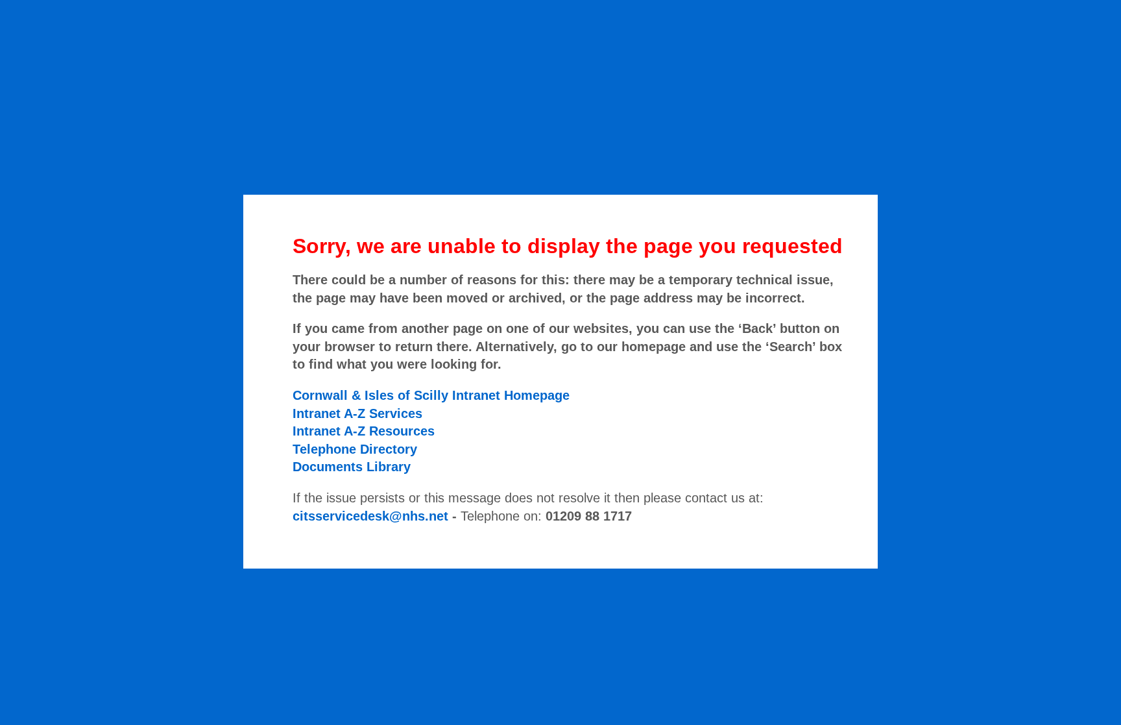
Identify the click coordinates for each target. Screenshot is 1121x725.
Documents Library (352, 467)
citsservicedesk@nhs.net (370, 516)
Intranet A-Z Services (357, 413)
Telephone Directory (355, 449)
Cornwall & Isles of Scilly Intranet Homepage (431, 395)
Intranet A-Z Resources (364, 431)
